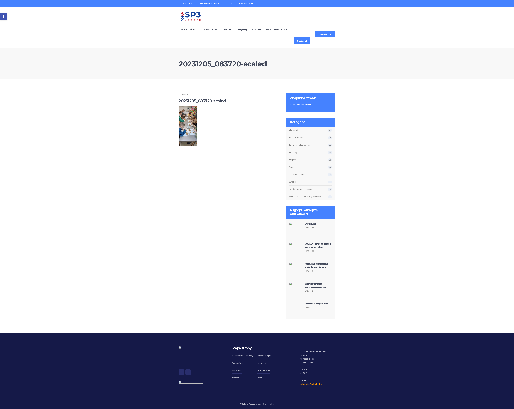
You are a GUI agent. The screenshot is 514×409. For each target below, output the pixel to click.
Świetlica (293, 182)
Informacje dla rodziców (299, 145)
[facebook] (181, 372)
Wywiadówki (237, 363)
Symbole (236, 377)
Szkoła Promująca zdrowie (300, 189)
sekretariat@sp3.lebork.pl (311, 384)
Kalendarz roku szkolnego (243, 355)
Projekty (292, 159)
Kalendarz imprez (264, 355)
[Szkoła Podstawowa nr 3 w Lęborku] (191, 16)
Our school (310, 224)
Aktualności (294, 130)
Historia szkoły (263, 370)
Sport (291, 167)
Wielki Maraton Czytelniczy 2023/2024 (305, 196)
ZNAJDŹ (329, 104)
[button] (3, 16)
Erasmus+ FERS (296, 137)
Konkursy (293, 152)
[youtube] (188, 372)
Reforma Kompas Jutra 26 (318, 303)
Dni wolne (261, 363)
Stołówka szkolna (296, 174)
